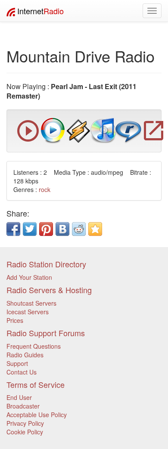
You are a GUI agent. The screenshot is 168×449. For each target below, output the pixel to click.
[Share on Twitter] (30, 229)
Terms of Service (35, 384)
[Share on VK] (62, 229)
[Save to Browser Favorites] (95, 229)
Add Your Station (29, 277)
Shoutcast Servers (31, 303)
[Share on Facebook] (13, 229)
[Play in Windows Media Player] (53, 130)
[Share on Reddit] (79, 229)
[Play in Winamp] (78, 130)
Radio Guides (25, 354)
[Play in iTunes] (103, 130)
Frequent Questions (33, 346)
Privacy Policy (25, 423)
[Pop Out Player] (28, 139)
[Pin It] (46, 229)
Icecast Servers (27, 311)
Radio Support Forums (45, 332)
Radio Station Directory (46, 263)
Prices (14, 320)
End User (19, 397)
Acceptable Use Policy (36, 414)
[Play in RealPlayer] (128, 130)
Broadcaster (23, 406)
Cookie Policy (24, 431)
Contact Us (21, 372)
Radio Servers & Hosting (49, 289)
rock (44, 189)
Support (17, 363)
